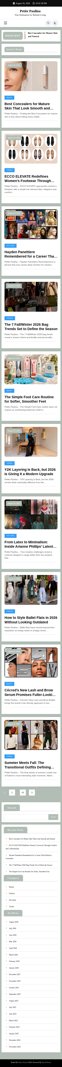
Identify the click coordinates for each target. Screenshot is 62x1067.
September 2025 (15, 994)
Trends (9, 170)
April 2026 (13, 948)
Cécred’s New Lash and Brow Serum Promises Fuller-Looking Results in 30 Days (30, 692)
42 (23, 793)
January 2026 (14, 968)
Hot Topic (10, 245)
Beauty (9, 97)
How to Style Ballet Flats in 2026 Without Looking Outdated (31, 620)
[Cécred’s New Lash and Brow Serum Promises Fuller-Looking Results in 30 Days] (31, 662)
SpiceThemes (46, 1062)
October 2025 (14, 988)
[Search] (48, 23)
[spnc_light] (55, 23)
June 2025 (12, 1014)
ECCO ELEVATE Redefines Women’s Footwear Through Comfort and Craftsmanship (28, 179)
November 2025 (15, 981)
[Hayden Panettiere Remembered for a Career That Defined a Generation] (31, 224)
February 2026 (14, 961)
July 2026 (12, 928)
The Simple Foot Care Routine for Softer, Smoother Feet (29, 399)
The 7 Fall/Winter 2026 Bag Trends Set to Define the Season (31, 327)
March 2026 (13, 955)
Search (12, 808)
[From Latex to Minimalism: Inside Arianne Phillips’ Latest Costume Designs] (31, 514)
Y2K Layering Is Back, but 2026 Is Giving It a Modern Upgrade (30, 472)
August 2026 (13, 922)
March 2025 (13, 1021)
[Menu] (5, 23)
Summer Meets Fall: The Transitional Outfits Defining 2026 (28, 765)
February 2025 (14, 1027)
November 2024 (15, 1047)
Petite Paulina (30, 11)
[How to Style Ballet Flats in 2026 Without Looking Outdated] (31, 590)
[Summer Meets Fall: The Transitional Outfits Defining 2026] (31, 735)
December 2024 (14, 1040)
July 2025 (12, 1007)
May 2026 (12, 941)
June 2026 (12, 935)
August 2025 (13, 1001)
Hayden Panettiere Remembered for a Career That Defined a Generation (30, 254)
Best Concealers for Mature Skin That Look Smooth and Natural (27, 106)
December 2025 (14, 974)
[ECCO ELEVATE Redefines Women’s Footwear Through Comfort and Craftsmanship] (31, 148)
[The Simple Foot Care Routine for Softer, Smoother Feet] (31, 369)
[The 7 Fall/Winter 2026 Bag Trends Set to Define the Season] (31, 297)
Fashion (10, 318)
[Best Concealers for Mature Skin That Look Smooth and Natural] (31, 76)
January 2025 (14, 1034)
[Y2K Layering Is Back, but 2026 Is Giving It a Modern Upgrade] (31, 442)
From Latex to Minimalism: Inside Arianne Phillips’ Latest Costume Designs (29, 544)
